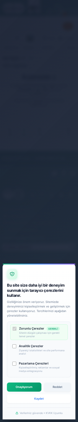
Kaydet (39, 398)
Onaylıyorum (24, 387)
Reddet (57, 387)
